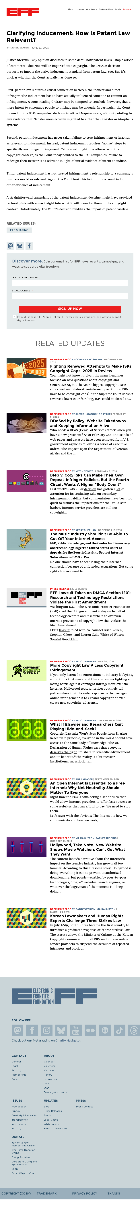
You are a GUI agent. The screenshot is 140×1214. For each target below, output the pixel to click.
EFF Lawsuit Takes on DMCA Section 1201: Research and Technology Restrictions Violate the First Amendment (90, 597)
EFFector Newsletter (56, 1128)
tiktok (119, 1030)
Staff (46, 1087)
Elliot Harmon (85, 661)
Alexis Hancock (86, 414)
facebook (32, 1030)
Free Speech (19, 1106)
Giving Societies (21, 1157)
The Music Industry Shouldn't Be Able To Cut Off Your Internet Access (89, 536)
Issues (80, 9)
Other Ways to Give (23, 1173)
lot (118, 489)
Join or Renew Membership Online (23, 1144)
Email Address (21, 290)
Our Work (91, 9)
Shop (15, 1168)
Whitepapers (51, 1124)
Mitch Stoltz (84, 471)
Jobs (47, 1083)
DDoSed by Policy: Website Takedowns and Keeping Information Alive (88, 423)
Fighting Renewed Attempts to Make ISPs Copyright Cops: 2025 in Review (90, 368)
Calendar (49, 1061)
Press (15, 1079)
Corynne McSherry (88, 359)
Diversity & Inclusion (55, 1092)
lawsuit (64, 630)
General (16, 1061)
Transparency (20, 1119)
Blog (46, 1106)
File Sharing (19, 230)
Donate (127, 9)
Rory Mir (105, 414)
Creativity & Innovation (24, 1115)
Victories (49, 1070)
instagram (46, 1030)
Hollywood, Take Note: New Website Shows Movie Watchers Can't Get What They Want (87, 849)
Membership (19, 1074)
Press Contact (84, 1106)
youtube (76, 1030)
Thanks (114, 1193)
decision (90, 489)
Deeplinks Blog (60, 359)
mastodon (17, 1030)
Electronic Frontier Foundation (23, 12)
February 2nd (102, 435)
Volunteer (49, 1065)
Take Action (106, 9)
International (19, 1124)
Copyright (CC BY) (16, 1193)
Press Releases (53, 1110)
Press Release (60, 589)
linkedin (105, 1030)
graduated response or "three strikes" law (99, 930)
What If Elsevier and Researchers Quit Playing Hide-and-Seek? (86, 726)
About (71, 9)
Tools (118, 9)
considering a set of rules (100, 797)
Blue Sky (61, 1030)
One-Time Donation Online (23, 1151)
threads (134, 1030)
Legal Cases (51, 1119)
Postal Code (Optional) (26, 277)
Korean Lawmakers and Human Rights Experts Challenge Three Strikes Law (87, 918)
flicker (90, 1030)
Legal (15, 1065)
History (48, 1074)
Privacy (16, 1110)
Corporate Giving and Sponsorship (24, 1163)
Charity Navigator (67, 1040)
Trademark (47, 1193)
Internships (50, 1079)
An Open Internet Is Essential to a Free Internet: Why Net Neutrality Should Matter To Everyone (87, 788)
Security (16, 1070)
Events (48, 1115)
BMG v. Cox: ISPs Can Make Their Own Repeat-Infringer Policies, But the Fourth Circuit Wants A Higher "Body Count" (89, 480)
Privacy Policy (84, 1193)
